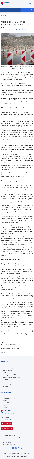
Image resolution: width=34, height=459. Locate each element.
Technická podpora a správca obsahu (12, 437)
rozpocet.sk (5, 365)
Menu (30, 9)
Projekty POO (6, 405)
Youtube (22, 448)
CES (3, 388)
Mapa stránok (6, 440)
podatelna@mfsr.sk (6, 419)
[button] (30, 4)
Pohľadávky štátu (7, 379)
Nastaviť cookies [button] (7, 442)
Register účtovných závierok (9, 384)
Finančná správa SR (7, 370)
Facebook (13, 448)
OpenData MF (6, 386)
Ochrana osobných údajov (9, 444)
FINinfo (4, 372)
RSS (3, 433)
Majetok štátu (6, 381)
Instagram (16, 448)
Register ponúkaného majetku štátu (11, 377)
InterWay (24, 456)
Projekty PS (5, 407)
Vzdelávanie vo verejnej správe (10, 368)
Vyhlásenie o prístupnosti (9, 435)
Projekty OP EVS (6, 396)
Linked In (19, 448)
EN (2, 10)
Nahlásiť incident (7, 428)
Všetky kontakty (6, 423)
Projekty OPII (6, 403)
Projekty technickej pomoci (9, 398)
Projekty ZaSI (6, 400)
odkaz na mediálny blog (22, 29)
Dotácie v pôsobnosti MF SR (9, 375)
